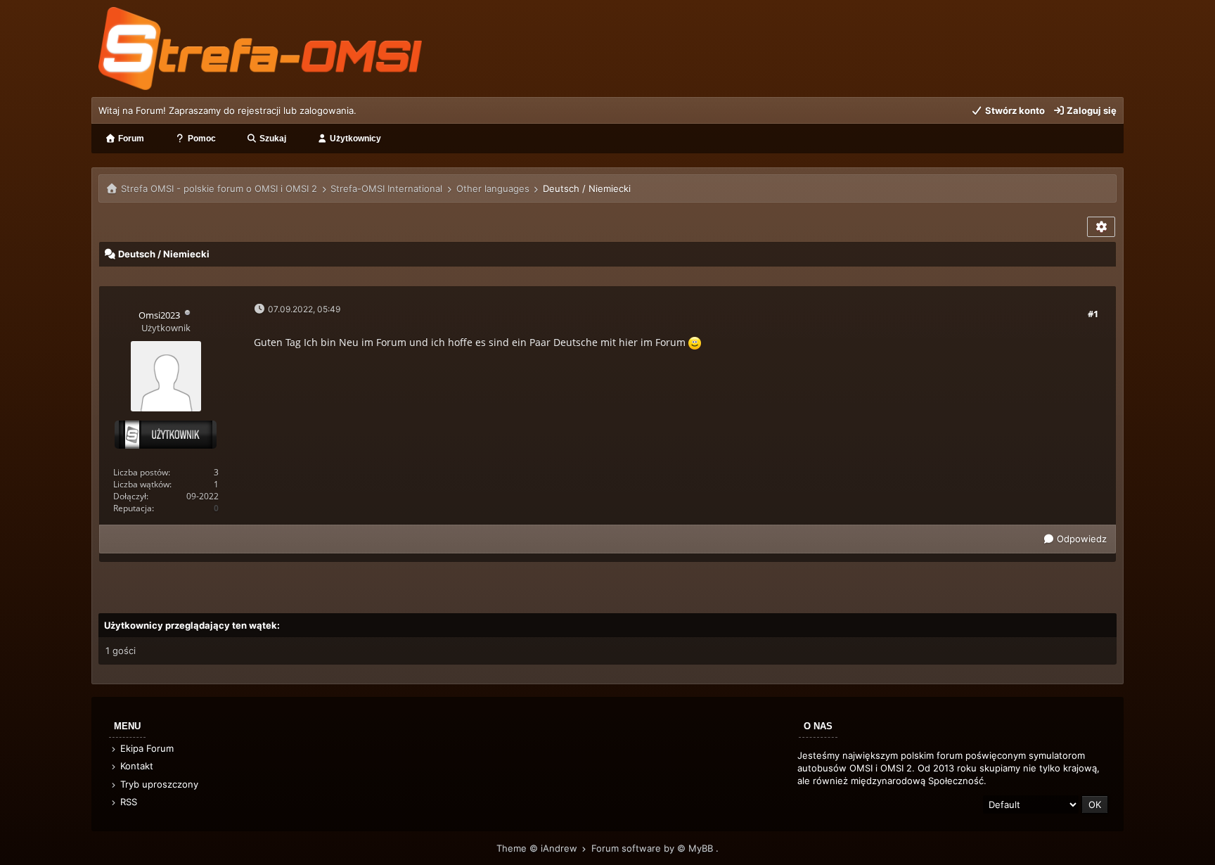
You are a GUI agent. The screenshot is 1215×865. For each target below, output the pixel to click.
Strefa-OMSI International (386, 188)
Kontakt (135, 765)
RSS (127, 801)
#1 (1093, 313)
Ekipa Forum (145, 748)
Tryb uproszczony (157, 784)
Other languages (492, 188)
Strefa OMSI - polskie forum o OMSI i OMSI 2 (219, 188)
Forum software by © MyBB (653, 848)
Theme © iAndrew (538, 848)
